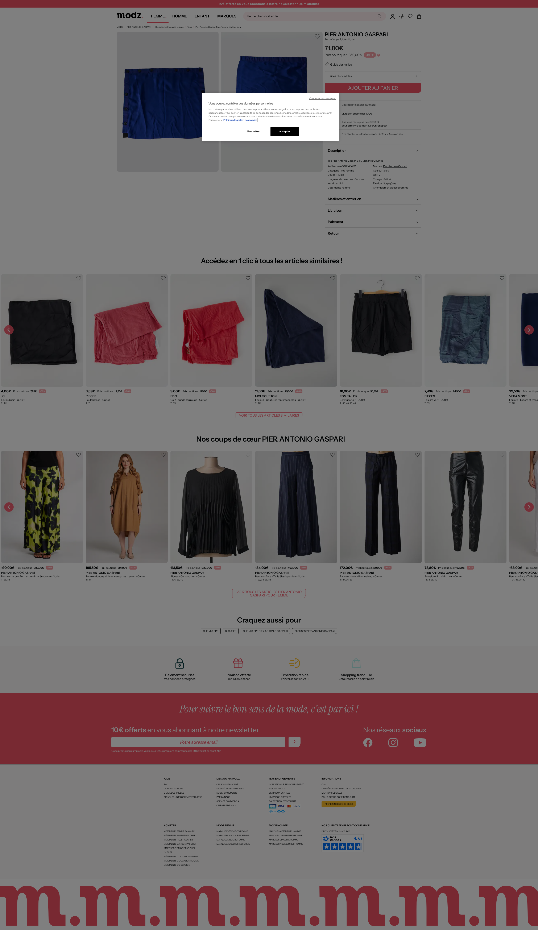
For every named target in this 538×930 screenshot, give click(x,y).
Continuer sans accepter (322, 98)
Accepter (284, 131)
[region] (270, 117)
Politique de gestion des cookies (240, 120)
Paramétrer (254, 131)
